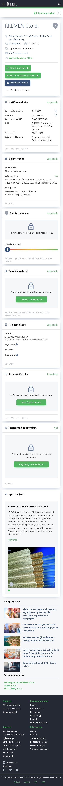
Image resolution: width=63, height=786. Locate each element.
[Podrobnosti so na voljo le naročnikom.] (17, 344)
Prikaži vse (52, 374)
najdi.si (27, 782)
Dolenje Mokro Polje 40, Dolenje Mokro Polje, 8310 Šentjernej (30, 38)
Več (56, 176)
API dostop (8, 752)
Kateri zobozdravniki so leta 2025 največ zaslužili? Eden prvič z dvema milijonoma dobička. (41, 653)
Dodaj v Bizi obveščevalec (23, 75)
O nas (33, 731)
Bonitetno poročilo (19, 82)
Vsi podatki (52, 102)
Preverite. (13, 539)
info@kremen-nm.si (18, 53)
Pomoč (33, 734)
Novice (33, 705)
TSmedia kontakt (37, 738)
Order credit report (12, 745)
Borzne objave (37, 708)
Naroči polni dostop (31, 402)
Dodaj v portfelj (18, 68)
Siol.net (17, 782)
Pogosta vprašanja (38, 741)
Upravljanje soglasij (39, 749)
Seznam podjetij (10, 712)
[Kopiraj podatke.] (56, 111)
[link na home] (12, 4)
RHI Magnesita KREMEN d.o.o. (19, 682)
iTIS (35, 782)
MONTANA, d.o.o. (13, 688)
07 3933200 (14, 43)
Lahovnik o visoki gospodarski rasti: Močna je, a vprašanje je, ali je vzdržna (40, 627)
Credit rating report (19, 90)
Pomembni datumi (38, 722)
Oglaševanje (8, 738)
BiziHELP (34, 715)
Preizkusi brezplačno (31, 299)
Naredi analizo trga (11, 708)
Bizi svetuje (35, 712)
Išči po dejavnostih (11, 705)
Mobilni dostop (10, 749)
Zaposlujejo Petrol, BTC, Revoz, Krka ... (40, 665)
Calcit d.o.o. (10, 685)
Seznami (6, 756)
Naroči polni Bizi (10, 731)
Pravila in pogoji (37, 745)
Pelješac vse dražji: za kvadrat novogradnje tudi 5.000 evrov (39, 639)
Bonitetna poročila (11, 741)
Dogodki (34, 719)
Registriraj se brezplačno (31, 464)
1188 (43, 782)
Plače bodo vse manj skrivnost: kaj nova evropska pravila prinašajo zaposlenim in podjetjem (39, 614)
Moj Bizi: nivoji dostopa (13, 734)
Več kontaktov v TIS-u (20, 57)
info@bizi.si (11, 762)
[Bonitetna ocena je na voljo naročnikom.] (55, 26)
